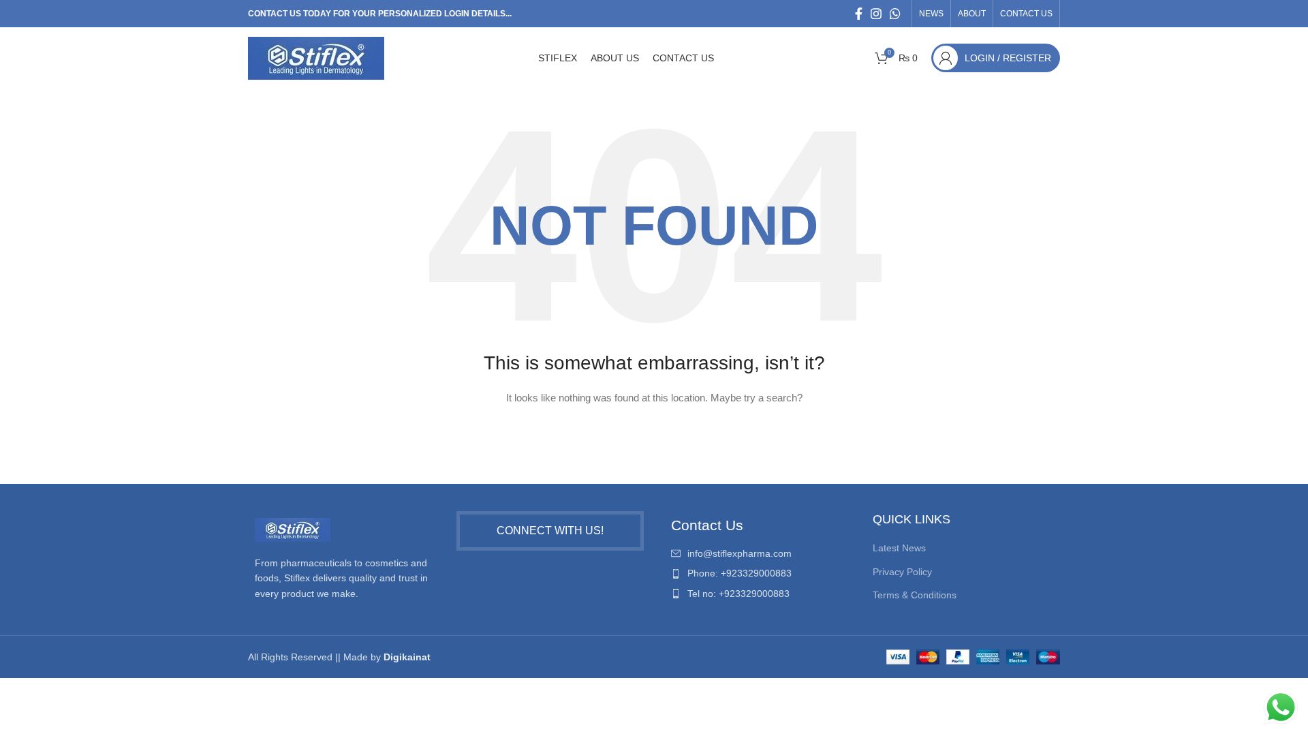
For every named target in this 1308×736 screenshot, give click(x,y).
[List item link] (758, 553)
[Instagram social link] (876, 13)
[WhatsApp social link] (895, 13)
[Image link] (292, 528)
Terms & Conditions (914, 594)
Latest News (899, 547)
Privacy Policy (902, 571)
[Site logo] (316, 57)
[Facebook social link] (859, 13)
